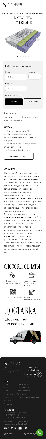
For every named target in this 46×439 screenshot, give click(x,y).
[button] (32, 101)
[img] (27, 374)
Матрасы (7, 387)
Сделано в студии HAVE (33, 434)
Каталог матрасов (16, 13)
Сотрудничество (23, 387)
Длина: (8, 72)
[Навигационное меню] (42, 4)
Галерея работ (22, 384)
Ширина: (8, 83)
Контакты (7, 401)
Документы (21, 394)
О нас (6, 384)
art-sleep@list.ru (33, 370)
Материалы (8, 404)
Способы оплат (23, 391)
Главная (5, 13)
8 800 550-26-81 (34, 368)
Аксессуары (8, 394)
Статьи (6, 397)
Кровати (7, 391)
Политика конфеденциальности (29, 397)
